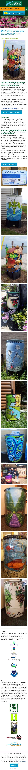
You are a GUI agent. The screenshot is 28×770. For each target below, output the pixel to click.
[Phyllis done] (14, 555)
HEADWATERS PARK (7, 9)
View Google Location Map (11, 112)
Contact (14, 765)
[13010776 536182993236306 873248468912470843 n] (14, 211)
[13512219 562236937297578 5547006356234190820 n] (14, 176)
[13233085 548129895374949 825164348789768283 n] (14, 259)
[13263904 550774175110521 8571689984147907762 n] (14, 307)
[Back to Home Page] (14, 3)
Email (17, 761)
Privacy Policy (22, 761)
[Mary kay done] (14, 508)
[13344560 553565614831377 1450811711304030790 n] (14, 356)
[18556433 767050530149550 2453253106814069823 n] (14, 404)
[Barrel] (14, 602)
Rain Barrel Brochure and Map (10, 108)
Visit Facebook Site (9, 164)
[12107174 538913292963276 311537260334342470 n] (14, 474)
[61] (14, 446)
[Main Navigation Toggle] (26, 9)
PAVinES (16, 9)
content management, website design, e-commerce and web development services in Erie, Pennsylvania (14, 768)
